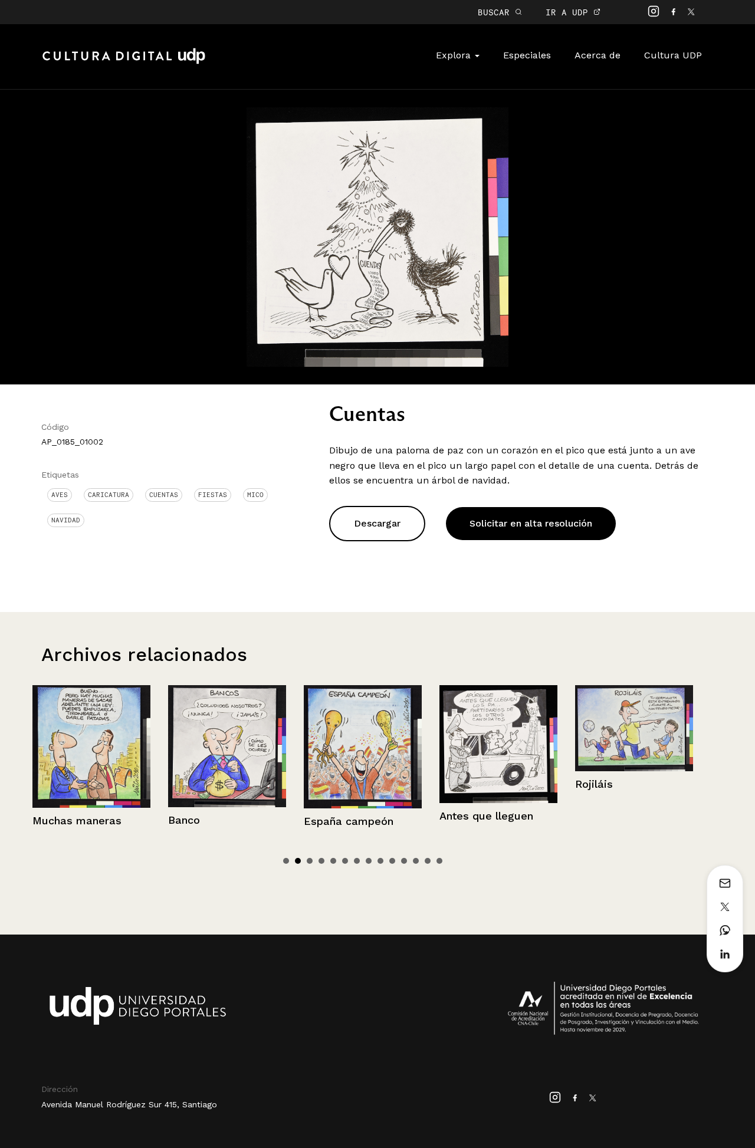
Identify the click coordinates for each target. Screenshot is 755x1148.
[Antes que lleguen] (389, 743)
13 (428, 861)
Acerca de (598, 55)
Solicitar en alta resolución (531, 523)
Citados (621, 808)
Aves (59, 495)
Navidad (65, 520)
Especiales (527, 55)
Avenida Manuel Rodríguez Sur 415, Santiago (129, 1104)
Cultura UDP (673, 55)
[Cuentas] (377, 236)
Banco (75, 820)
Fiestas (212, 495)
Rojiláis (485, 784)
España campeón (239, 821)
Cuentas (163, 495)
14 (439, 861)
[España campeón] (254, 746)
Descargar (377, 523)
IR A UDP (569, 12)
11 (404, 861)
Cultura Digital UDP (123, 62)
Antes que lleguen (377, 816)
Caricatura (108, 495)
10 (392, 861)
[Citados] (661, 740)
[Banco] (118, 746)
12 (416, 861)
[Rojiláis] (525, 728)
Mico (255, 495)
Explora (455, 55)
